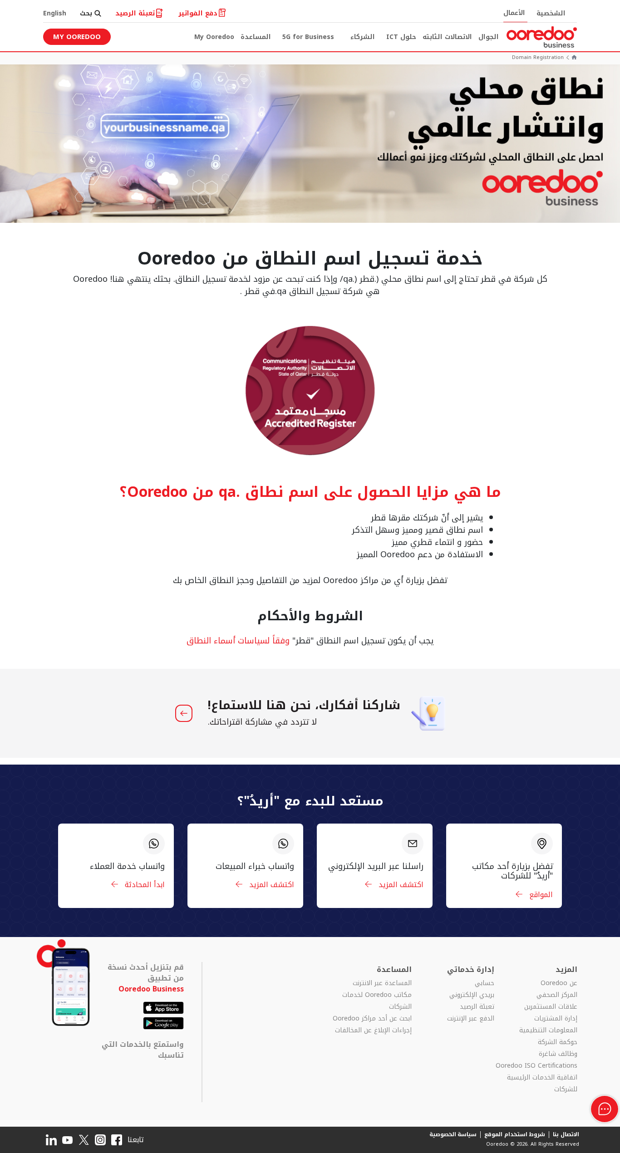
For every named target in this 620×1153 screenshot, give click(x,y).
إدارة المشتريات (555, 1019)
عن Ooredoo (559, 983)
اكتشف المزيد (399, 884)
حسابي (484, 983)
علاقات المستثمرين (550, 1007)
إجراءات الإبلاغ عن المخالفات (373, 1030)
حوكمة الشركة (557, 1042)
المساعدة (256, 37)
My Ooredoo (214, 37)
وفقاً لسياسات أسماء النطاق (238, 640)
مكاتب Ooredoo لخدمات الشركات (377, 1001)
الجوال (488, 37)
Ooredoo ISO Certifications (536, 1066)
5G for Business (308, 37)
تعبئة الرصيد (477, 1007)
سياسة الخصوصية (453, 1134)
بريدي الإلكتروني (471, 995)
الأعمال (514, 13)
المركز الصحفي (556, 995)
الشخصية (551, 13)
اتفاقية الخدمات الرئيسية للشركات (542, 1083)
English (54, 13)
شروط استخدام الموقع (514, 1134)
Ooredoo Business (151, 989)
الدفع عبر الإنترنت (470, 1019)
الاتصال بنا (566, 1134)
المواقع (540, 894)
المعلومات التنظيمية (548, 1030)
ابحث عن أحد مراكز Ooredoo (372, 1019)
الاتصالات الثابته (447, 37)
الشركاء (362, 37)
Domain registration (538, 58)
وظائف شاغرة (558, 1054)
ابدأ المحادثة (144, 884)
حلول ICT (401, 37)
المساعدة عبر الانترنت (382, 983)
